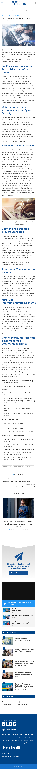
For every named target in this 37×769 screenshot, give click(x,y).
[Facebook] (4, 748)
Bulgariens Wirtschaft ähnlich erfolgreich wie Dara (23, 674)
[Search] (35, 3)
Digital (13, 10)
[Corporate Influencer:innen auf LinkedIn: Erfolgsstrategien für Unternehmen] (18, 508)
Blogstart (4, 10)
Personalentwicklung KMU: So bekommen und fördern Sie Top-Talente (24, 663)
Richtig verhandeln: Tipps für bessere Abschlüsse (24, 651)
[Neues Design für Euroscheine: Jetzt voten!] (7, 641)
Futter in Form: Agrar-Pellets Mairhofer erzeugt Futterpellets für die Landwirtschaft (24, 687)
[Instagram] (8, 748)
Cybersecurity (7, 466)
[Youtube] (18, 748)
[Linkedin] (13, 748)
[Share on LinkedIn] (20, 474)
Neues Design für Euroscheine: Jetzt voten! (24, 639)
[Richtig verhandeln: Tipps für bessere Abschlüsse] (7, 652)
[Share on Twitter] (18, 474)
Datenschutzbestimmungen (11, 756)
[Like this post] (14, 474)
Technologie (29, 466)
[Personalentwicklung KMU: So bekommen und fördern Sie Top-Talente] (7, 664)
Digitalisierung (18, 466)
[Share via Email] (22, 474)
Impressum (5, 753)
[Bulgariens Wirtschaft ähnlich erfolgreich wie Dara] (7, 675)
